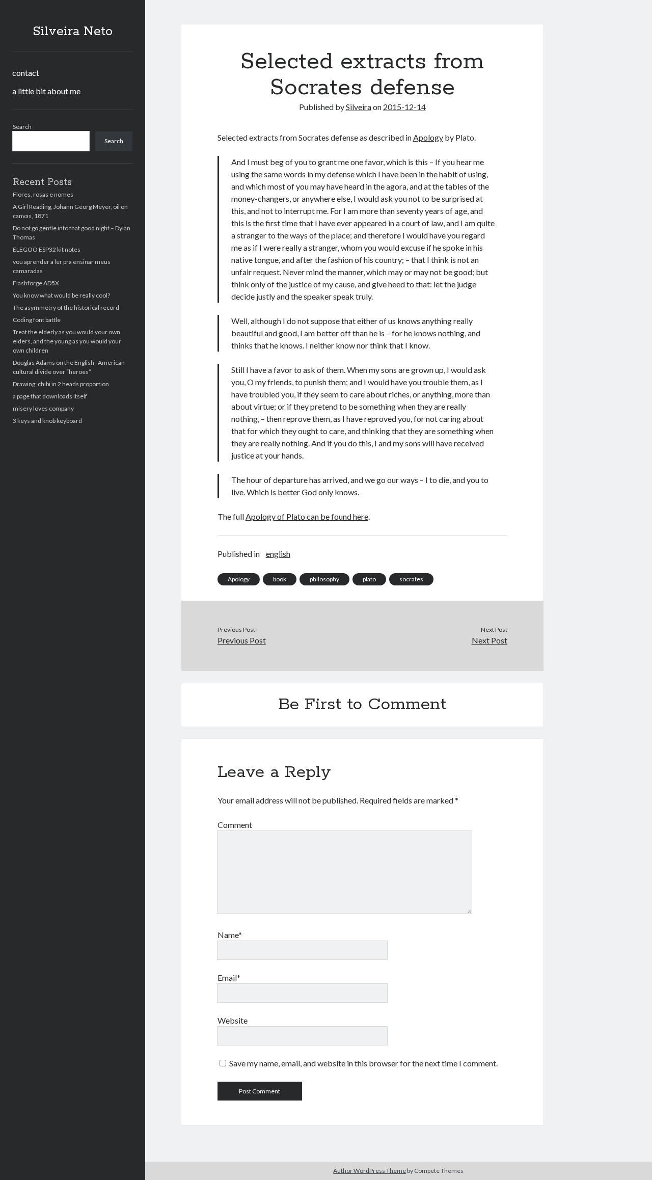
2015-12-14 (404, 107)
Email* (229, 977)
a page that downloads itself (50, 396)
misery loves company (43, 408)
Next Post (489, 640)
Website (233, 1020)
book (279, 579)
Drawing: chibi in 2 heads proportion (61, 384)
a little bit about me (46, 91)
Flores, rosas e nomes (43, 194)
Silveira (358, 107)
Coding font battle (37, 320)
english (278, 553)
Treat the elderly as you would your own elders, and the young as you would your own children (67, 341)
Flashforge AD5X (36, 283)
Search (22, 126)
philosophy (324, 579)
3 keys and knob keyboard (47, 420)
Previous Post (242, 640)
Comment (235, 824)
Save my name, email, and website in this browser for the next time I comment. (363, 1063)
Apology (428, 137)
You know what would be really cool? (61, 295)
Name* (230, 935)
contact (25, 72)
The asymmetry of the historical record (66, 307)
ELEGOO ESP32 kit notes (46, 249)
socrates (411, 579)
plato (369, 579)
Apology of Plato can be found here (307, 516)
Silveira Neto (73, 31)
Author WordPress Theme (369, 1170)
